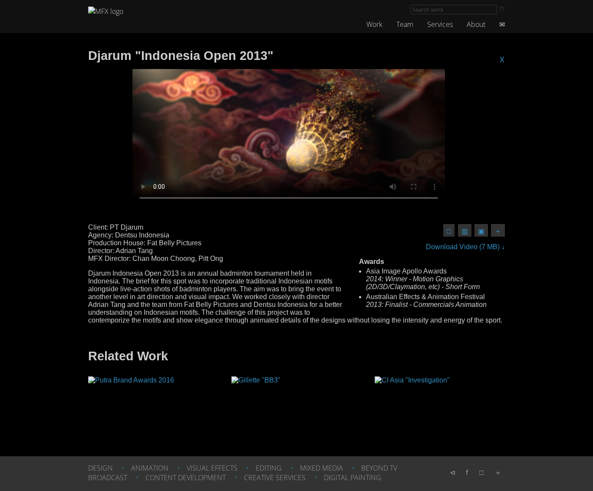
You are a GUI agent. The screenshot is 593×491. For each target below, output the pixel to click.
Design (100, 468)
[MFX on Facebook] (467, 472)
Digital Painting (352, 477)
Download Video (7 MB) (463, 246)
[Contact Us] (502, 24)
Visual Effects (212, 468)
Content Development (185, 477)
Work (374, 24)
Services (440, 24)
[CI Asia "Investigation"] (440, 405)
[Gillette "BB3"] (296, 405)
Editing (269, 468)
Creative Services (275, 477)
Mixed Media (321, 468)
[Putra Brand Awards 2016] (153, 405)
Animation (149, 468)
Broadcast (107, 477)
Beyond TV (379, 468)
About (476, 24)
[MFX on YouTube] (452, 472)
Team (404, 24)
